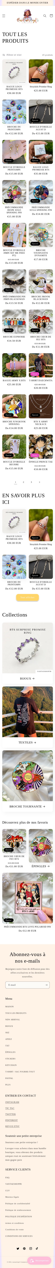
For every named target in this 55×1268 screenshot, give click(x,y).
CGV (7, 1190)
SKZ (7, 1032)
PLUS (8, 1084)
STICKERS (10, 1058)
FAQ (7, 1177)
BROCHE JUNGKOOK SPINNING (14, 422)
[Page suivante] (39, 482)
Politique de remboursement (18, 1210)
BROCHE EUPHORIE (14, 337)
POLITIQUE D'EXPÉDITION (18, 1216)
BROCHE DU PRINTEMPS (14, 128)
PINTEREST (11, 1120)
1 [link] (15, 482)
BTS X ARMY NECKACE (41, 422)
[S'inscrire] (46, 985)
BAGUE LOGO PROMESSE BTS (14, 87)
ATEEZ (8, 1039)
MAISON (9, 1006)
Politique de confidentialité (17, 1203)
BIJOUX (25, 678)
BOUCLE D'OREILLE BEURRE (14, 463)
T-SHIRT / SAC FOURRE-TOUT (20, 1071)
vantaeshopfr (16, 1262)
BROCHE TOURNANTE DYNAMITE (41, 253)
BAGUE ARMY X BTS (14, 380)
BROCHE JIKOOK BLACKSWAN (41, 297)
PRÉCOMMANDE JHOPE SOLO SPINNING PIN (14, 210)
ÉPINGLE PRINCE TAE (41, 462)
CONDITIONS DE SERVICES (19, 1236)
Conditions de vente (14, 1229)
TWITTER (10, 1114)
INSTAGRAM (12, 1102)
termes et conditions (14, 1223)
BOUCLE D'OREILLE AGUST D (41, 128)
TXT (7, 1045)
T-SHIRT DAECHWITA (40, 380)
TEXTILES (26, 742)
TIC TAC (9, 1108)
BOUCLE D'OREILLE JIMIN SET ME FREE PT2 (14, 253)
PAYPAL (9, 1078)
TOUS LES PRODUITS (15, 1013)
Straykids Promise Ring (41, 86)
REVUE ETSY (12, 1126)
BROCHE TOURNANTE (25, 806)
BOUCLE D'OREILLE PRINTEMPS (14, 168)
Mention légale (12, 1197)
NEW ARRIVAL (12, 1019)
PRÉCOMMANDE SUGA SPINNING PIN (41, 208)
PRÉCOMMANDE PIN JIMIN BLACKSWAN (14, 297)
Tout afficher (27, 597)
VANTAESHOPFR (13, 1184)
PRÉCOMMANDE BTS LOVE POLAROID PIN (27, 927)
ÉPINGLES (39, 866)
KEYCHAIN (11, 1065)
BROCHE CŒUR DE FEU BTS (40, 338)
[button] (3, 15)
